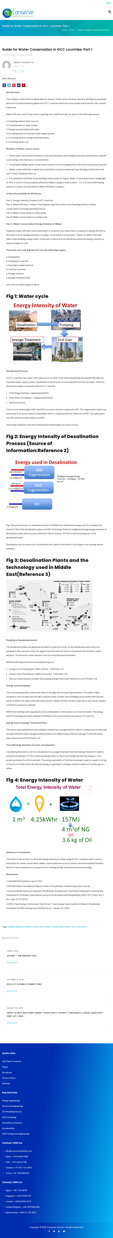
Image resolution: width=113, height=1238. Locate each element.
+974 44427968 (20, 1156)
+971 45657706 (19, 1162)
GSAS (35, 926)
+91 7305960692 (21, 1173)
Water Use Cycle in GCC (76, 926)
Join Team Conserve (11, 1061)
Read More (12, 962)
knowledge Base (25, 55)
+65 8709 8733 (23, 1195)
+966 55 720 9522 (27, 1212)
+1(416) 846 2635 (22, 1201)
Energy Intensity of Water (20, 926)
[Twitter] (54, 1231)
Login (108, 2)
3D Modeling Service (12, 1111)
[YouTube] (63, 1231)
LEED (41, 926)
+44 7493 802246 (31, 1207)
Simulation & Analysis (12, 1122)
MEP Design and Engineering (15, 1133)
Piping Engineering (11, 1100)
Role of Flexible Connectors (24, 984)
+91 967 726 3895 (23, 1167)
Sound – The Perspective (21, 955)
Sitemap (6, 1083)
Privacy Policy (9, 1077)
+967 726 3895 (20, 1190)
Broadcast (7, 1072)
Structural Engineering (12, 1106)
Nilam (5, 1066)
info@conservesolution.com (19, 1151)
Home (64, 30)
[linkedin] (59, 1231)
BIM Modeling (9, 1117)
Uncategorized (9, 55)
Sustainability (8, 1128)
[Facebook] (49, 1231)
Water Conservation (54, 926)
